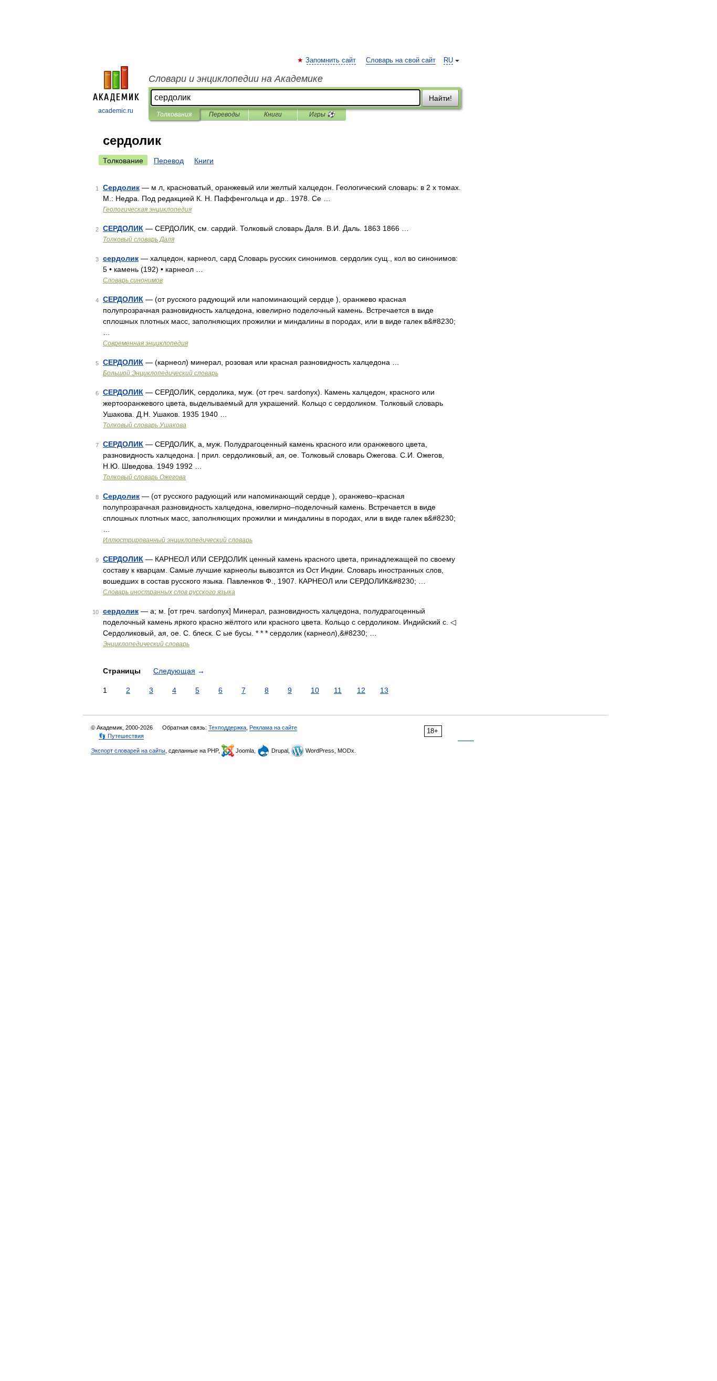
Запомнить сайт (331, 60)
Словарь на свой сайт (401, 60)
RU (448, 60)
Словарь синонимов (133, 280)
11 (338, 690)
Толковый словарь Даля (138, 239)
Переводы (224, 114)
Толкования (174, 114)
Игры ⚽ (322, 114)
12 (361, 690)
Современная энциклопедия (145, 343)
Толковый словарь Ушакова (144, 425)
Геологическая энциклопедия (147, 209)
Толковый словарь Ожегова (144, 477)
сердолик (121, 258)
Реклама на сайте (273, 727)
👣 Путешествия (121, 736)
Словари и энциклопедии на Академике (236, 78)
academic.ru (115, 110)
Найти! (440, 98)
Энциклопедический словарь (146, 644)
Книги (273, 114)
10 (315, 690)
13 (384, 690)
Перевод (169, 160)
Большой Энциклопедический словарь (160, 373)
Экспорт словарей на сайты (128, 750)
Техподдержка (227, 727)
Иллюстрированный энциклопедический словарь (177, 540)
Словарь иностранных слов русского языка (169, 592)
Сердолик (121, 187)
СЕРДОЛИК (123, 228)
